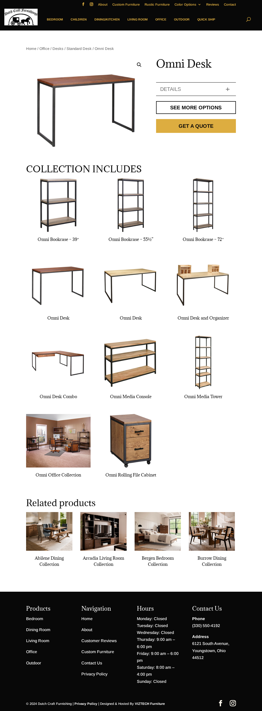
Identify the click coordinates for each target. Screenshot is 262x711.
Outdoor (182, 19)
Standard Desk (79, 49)
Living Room (137, 19)
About (102, 4)
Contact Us (91, 663)
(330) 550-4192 (206, 625)
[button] (139, 64)
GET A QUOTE (196, 126)
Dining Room (38, 630)
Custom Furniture (126, 4)
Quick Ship (206, 19)
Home (31, 49)
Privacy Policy (94, 674)
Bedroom (55, 19)
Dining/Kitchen (107, 19)
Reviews (212, 4)
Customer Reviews (99, 641)
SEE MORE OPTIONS (196, 107)
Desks (57, 49)
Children (79, 19)
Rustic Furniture (157, 4)
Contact (230, 4)
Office (160, 19)
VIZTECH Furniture (150, 704)
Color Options (185, 4)
